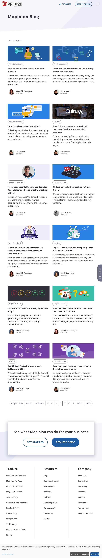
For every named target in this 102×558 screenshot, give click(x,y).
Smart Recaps (12, 497)
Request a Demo (85, 513)
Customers (82, 502)
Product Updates (60, 64)
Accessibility (11, 513)
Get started (65, 4)
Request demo (83, 4)
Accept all (95, 554)
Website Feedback (15, 64)
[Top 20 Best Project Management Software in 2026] (29, 350)
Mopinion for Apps (14, 481)
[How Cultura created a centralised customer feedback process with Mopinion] (73, 111)
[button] (97, 4)
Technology (11, 524)
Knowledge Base (50, 502)
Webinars (47, 491)
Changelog (48, 513)
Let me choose (8, 554)
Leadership (82, 486)
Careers (81, 497)
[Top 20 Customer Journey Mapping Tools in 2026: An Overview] (73, 232)
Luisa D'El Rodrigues (24, 91)
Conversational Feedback (17, 502)
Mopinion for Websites (16, 475)
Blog (45, 475)
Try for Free (83, 508)
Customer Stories (51, 481)
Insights (56, 122)
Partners (81, 491)
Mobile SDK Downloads (16, 529)
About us (82, 475)
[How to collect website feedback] (29, 111)
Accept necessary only (80, 554)
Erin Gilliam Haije (67, 273)
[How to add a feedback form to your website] (29, 53)
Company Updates (16, 182)
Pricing (9, 535)
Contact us (83, 481)
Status (46, 518)
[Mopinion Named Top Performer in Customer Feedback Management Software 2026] (29, 232)
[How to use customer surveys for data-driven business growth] (73, 350)
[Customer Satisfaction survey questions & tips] (29, 293)
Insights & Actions (14, 491)
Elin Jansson (65, 91)
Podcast (47, 497)
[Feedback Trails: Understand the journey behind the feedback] (73, 53)
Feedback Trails (12, 508)
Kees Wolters (65, 212)
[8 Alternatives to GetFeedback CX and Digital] (73, 171)
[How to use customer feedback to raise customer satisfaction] (73, 293)
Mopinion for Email (14, 486)
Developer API (49, 508)
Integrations (11, 518)
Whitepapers (49, 486)
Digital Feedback (60, 182)
